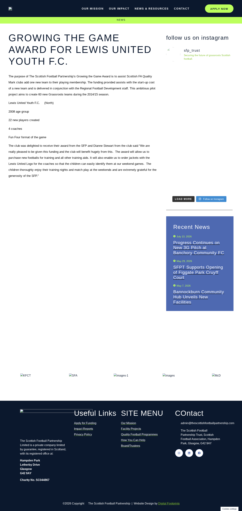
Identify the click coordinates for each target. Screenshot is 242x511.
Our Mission (93, 8)
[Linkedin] (189, 453)
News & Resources (152, 8)
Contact (181, 8)
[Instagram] (179, 453)
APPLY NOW (219, 8)
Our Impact (119, 8)
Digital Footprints (169, 503)
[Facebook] (199, 453)
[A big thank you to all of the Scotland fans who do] (182, 123)
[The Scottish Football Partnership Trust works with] (216, 129)
